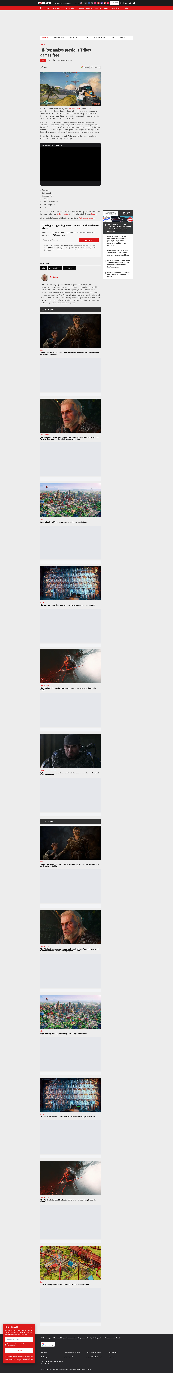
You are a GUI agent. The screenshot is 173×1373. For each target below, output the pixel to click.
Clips (112, 37)
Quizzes (123, 37)
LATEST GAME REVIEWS (125, 213)
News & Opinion (70, 8)
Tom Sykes (51, 60)
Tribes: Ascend (69, 268)
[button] (134, 3)
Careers (112, 1357)
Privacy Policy (26, 1358)
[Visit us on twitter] (92, 3)
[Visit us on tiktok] (108, 3)
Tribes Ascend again (87, 218)
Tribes (43, 268)
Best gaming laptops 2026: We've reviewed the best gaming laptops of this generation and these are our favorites (118, 241)
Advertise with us (69, 1357)
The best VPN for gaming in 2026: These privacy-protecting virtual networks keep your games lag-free (119, 228)
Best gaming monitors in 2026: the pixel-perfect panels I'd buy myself (118, 274)
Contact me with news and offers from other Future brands (19, 1344)
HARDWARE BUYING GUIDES (110, 213)
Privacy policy (113, 1352)
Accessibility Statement (94, 1357)
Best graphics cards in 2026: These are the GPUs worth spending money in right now (118, 253)
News (43, 60)
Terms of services (68, 246)
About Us (44, 1352)
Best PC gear (73, 37)
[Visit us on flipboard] (105, 3)
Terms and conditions (93, 1352)
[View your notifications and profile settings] (130, 3)
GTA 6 (86, 37)
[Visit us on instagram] (95, 3)
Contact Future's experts (72, 1352)
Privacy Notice (51, 247)
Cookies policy (45, 1357)
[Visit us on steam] (85, 3)
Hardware (57, 8)
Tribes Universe (55, 268)
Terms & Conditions (17, 1359)
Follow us (86, 67)
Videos (106, 8)
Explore (126, 8)
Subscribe (114, 3)
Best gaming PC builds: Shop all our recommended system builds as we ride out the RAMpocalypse (118, 263)
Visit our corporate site (113, 1338)
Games (47, 8)
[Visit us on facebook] (89, 3)
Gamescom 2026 (58, 37)
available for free (75, 109)
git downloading (62, 214)
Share (45, 67)
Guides (98, 8)
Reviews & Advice (85, 8)
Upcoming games (99, 37)
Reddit (93, 214)
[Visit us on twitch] (101, 3)
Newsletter (116, 8)
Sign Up (19, 1350)
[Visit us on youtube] (98, 3)
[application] (70, 164)
